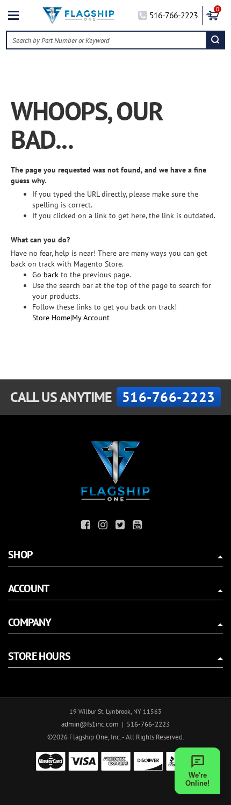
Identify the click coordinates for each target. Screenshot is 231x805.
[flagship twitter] (121, 526)
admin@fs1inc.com (90, 724)
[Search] (215, 40)
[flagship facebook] (87, 526)
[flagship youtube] (139, 526)
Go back (45, 274)
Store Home (51, 317)
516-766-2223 (173, 15)
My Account (91, 317)
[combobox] (107, 40)
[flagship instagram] (104, 526)
